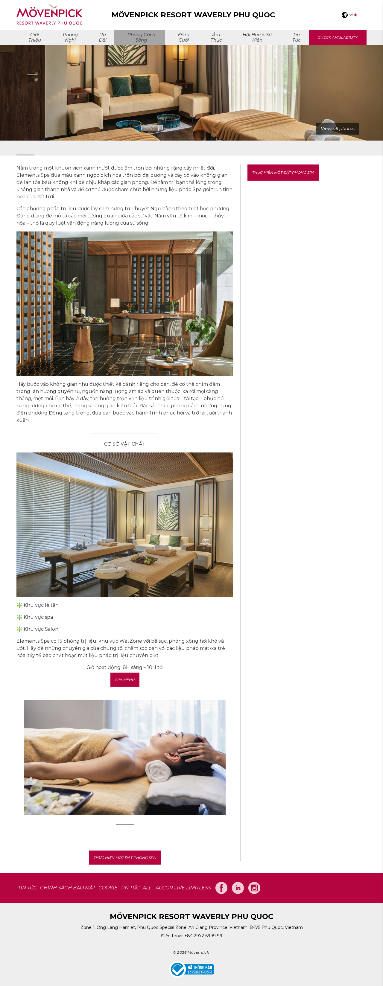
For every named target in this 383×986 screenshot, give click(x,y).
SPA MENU (125, 679)
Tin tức (296, 37)
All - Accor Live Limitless (177, 888)
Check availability (338, 37)
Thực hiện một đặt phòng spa (125, 857)
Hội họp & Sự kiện (257, 37)
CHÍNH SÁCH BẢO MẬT (67, 888)
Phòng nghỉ (70, 37)
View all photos (338, 128)
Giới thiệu (34, 37)
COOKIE (108, 888)
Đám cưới (183, 37)
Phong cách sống (141, 37)
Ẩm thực (216, 37)
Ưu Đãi (103, 37)
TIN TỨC (27, 888)
